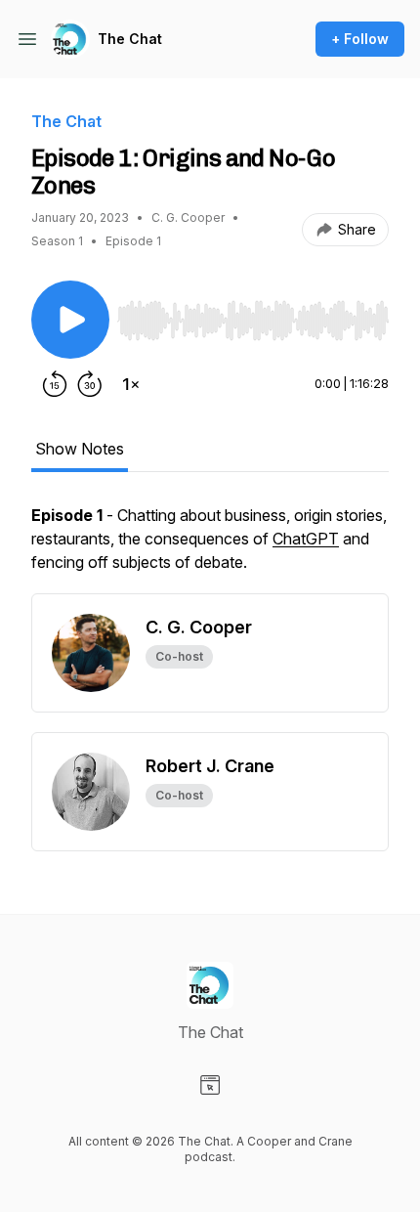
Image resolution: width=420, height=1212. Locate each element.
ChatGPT (306, 538)
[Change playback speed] (130, 384)
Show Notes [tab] (79, 448)
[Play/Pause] (70, 320)
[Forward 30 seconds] (90, 384)
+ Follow (360, 38)
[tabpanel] (210, 548)
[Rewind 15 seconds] (54, 384)
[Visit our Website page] (210, 1085)
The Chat (130, 38)
